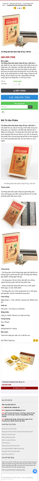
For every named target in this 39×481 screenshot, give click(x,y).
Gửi (30, 107)
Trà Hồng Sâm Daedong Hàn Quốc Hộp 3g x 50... (13, 382)
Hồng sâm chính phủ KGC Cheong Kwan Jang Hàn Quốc (17, 431)
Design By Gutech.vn (7, 479)
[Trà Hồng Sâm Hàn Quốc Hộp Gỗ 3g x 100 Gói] (19, 30)
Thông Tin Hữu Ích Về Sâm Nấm (11, 451)
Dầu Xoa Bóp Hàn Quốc (8, 437)
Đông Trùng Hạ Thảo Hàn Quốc (11, 445)
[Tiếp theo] (24, 8)
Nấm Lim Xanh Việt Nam (9, 440)
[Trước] (15, 8)
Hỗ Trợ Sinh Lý (6, 443)
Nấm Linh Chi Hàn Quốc (8, 434)
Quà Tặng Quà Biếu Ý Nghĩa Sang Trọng (13, 448)
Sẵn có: (3, 81)
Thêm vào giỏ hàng (20, 388)
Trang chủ (5, 3)
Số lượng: (4, 83)
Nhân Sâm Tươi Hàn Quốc (9, 429)
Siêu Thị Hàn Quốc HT (8, 454)
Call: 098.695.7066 (19, 97)
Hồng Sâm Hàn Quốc (15, 3)
